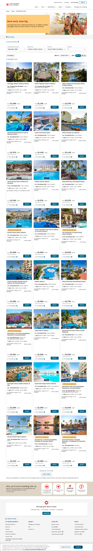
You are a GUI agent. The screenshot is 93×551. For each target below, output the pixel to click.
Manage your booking (80, 7)
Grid (79, 55)
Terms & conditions (10, 534)
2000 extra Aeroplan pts (14, 230)
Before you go (55, 524)
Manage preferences (66, 547)
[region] (46, 547)
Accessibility (55, 527)
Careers (7, 529)
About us (7, 527)
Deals (13, 11)
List (84, 55)
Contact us (31, 529)
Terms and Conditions (11, 41)
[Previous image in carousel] (8, 72)
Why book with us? (10, 524)
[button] (37, 7)
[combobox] (16, 49)
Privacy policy (9, 531)
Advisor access (58, 2)
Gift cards (77, 534)
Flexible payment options (81, 529)
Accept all (78, 547)
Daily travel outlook (57, 531)
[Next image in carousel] (30, 72)
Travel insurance (79, 527)
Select (28, 107)
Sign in (84, 2)
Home (7, 11)
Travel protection (79, 524)
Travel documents (56, 534)
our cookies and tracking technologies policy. (33, 549)
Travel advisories (56, 529)
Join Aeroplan (74, 2)
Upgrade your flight (79, 531)
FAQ (29, 527)
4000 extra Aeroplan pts (69, 230)
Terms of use (8, 536)
